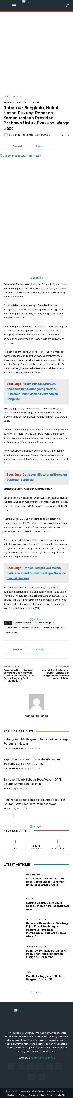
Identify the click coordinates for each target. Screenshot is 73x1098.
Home (7, 95)
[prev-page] (6, 816)
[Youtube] (41, 1076)
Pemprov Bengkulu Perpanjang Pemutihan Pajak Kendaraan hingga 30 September (46, 954)
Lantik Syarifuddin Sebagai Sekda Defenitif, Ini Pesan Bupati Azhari (47, 906)
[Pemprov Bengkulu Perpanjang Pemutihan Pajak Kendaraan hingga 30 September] (13, 952)
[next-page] (11, 816)
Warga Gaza (11, 632)
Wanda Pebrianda (22, 135)
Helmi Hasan (11, 627)
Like (14, 839)
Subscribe (58, 839)
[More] (51, 146)
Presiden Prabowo (30, 627)
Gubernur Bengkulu (44, 622)
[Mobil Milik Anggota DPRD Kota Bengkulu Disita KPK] (13, 976)
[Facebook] (11, 1066)
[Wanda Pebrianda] (6, 135)
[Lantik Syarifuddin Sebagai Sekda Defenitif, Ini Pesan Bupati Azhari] (13, 904)
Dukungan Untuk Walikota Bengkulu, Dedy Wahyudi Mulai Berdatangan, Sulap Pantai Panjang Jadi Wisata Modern (19, 675)
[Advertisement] (36, 51)
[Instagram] (21, 1066)
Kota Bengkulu (34, 875)
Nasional (17, 95)
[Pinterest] (39, 1066)
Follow (36, 839)
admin (7, 788)
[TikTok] (49, 1066)
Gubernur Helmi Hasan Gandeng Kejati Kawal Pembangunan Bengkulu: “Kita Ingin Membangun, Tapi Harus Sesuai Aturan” (47, 930)
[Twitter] (31, 1076)
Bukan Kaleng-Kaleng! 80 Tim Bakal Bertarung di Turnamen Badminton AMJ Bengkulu (45, 882)
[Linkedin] (30, 1066)
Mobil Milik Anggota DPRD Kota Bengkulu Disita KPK (45, 978)
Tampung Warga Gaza (53, 627)
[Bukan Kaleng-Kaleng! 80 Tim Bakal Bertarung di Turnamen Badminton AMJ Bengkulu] (13, 880)
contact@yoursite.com (43, 1058)
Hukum (29, 899)
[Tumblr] (58, 1066)
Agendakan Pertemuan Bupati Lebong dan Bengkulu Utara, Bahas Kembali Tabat (55, 674)
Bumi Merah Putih (22, 622)
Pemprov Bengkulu (27, 102)
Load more (35, 992)
